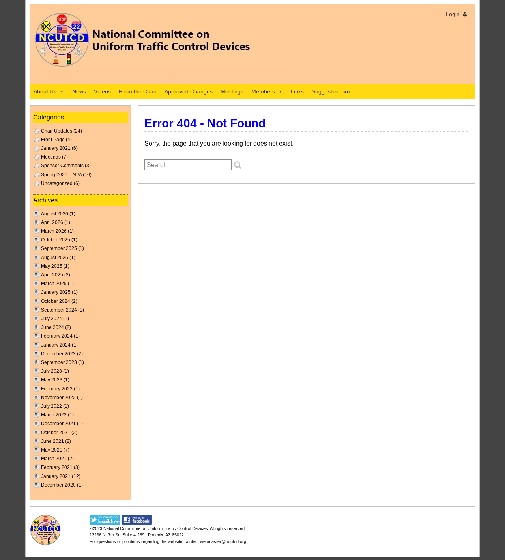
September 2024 (59, 310)
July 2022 (51, 406)
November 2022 (58, 397)
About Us (45, 91)
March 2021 (54, 458)
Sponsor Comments (62, 165)
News (79, 91)
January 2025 (56, 292)
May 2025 (51, 266)
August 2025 (54, 257)
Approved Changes (189, 91)
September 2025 (59, 248)
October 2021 (55, 432)
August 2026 (54, 214)
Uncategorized (57, 183)
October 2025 (55, 240)
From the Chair (138, 91)
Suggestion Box (331, 91)
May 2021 (51, 450)
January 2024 (56, 345)
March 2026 (54, 231)
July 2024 (51, 318)
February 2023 (57, 389)
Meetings (232, 91)
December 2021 (58, 423)
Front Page (53, 139)
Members (263, 91)
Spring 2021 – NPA (61, 174)
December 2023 (58, 354)
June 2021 (52, 441)
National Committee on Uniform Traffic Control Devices (155, 528)
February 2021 (57, 467)
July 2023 (51, 371)
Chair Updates (56, 131)
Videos (102, 91)
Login (453, 14)
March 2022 (54, 415)
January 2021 (56, 148)
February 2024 (57, 336)
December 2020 (58, 485)
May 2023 (51, 380)
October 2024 (55, 301)
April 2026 (52, 222)
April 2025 (52, 275)
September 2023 (59, 362)
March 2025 (54, 283)
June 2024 (52, 327)
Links (297, 91)
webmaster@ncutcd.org (223, 541)
